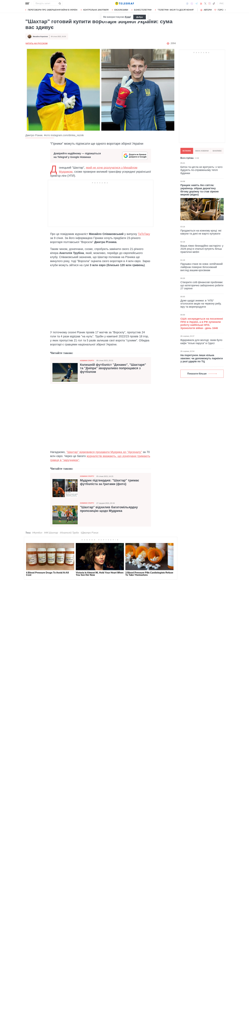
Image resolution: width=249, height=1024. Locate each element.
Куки (127, 17)
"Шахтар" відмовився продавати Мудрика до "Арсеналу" (104, 452)
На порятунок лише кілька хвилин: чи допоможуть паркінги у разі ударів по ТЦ (201, 358)
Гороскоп (223, 10)
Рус (222, 3)
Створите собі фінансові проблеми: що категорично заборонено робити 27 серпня (201, 285)
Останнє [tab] (186, 151)
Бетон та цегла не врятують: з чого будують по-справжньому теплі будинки (201, 170)
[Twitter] (205, 3)
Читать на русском (36, 43)
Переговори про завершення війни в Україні (52, 10)
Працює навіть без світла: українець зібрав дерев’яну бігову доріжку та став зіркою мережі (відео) (199, 190)
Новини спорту (87, 360)
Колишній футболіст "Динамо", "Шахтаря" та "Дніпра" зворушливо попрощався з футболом (113, 368)
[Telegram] (196, 3)
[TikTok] (214, 3)
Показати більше (197, 373)
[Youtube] (201, 3)
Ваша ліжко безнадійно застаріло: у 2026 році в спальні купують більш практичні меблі (201, 248)
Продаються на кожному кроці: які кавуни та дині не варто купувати (200, 232)
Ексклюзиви (121, 10)
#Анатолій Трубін (69, 532)
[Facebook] (187, 3)
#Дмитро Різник (89, 532)
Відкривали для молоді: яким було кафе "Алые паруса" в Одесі (201, 342)
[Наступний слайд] (225, 10)
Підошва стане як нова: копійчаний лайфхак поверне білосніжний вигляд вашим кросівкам (201, 267)
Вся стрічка (187, 158)
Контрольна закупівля (96, 10)
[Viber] (191, 3)
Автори (208, 10)
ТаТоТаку (144, 234)
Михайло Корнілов (40, 36)
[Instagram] (209, 3)
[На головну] (124, 3)
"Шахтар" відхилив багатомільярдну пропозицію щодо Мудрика (109, 509)
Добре (139, 17)
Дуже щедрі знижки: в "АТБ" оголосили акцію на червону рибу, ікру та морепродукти (200, 303)
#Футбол (37, 532)
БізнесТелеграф (143, 10)
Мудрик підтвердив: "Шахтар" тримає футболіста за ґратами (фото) (109, 482)
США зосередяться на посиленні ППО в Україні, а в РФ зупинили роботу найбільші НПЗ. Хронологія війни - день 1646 (201, 323)
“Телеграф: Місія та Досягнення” (175, 10)
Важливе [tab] (217, 151)
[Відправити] (60, 3)
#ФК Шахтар (51, 532)
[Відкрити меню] (27, 3)
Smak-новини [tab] (202, 151)
